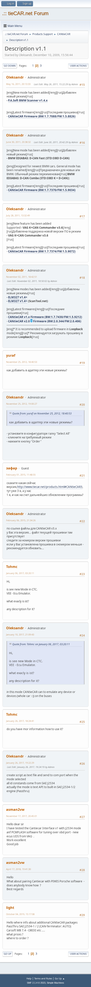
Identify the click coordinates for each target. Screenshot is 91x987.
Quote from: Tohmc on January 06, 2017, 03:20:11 (41, 644)
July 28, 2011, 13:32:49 (18, 215)
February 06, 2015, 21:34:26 (21, 520)
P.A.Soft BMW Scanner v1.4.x (28, 100)
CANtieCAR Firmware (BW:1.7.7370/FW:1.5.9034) (42, 190)
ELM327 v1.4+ (17, 297)
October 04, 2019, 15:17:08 (20, 914)
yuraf (10, 355)
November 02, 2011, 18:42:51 (21, 276)
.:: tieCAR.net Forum (25, 13)
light (10, 907)
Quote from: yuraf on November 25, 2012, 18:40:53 (42, 413)
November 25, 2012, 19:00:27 (21, 403)
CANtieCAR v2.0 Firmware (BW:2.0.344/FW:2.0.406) (44, 321)
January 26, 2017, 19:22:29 (20, 762)
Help (29, 978)
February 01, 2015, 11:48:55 (21, 474)
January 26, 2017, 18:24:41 (20, 720)
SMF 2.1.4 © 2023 (36, 982)
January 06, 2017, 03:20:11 (20, 573)
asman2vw (15, 809)
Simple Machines (55, 982)
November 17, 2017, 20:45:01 (21, 816)
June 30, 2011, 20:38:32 (18, 142)
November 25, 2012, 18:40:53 (21, 361)
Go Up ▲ (60, 978)
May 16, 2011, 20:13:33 (18, 84)
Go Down (10, 65)
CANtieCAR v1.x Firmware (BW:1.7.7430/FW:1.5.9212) (45, 317)
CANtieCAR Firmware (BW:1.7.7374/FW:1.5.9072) (42, 251)
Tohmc (11, 566)
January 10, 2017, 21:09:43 (20, 634)
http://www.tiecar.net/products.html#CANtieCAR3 (49, 487)
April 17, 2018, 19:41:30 (18, 869)
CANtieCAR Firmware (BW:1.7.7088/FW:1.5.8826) (42, 116)
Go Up (7, 953)
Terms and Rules (43, 978)
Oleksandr (15, 77)
